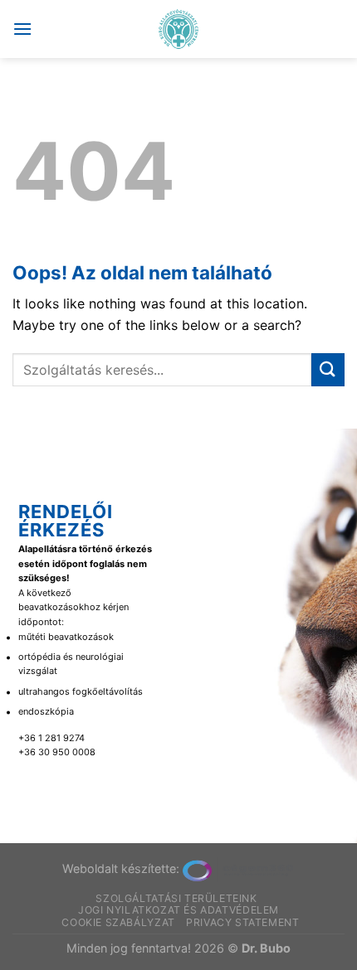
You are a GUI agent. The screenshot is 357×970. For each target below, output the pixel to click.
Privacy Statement (242, 922)
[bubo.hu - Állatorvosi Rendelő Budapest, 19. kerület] (178, 29)
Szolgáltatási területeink (176, 898)
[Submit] (328, 369)
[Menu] (22, 28)
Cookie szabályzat (117, 922)
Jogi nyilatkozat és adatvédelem (178, 910)
